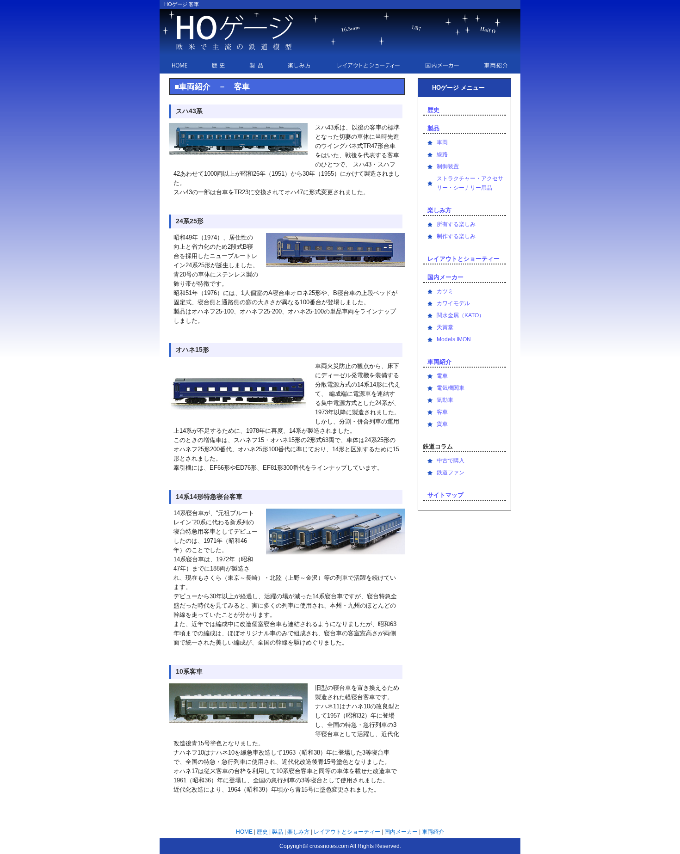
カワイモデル (453, 303)
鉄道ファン (450, 472)
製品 (433, 128)
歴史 (433, 109)
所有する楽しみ (456, 224)
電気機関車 (450, 388)
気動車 (445, 400)
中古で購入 (450, 460)
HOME (244, 832)
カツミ (445, 291)
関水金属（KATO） (460, 315)
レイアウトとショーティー (463, 258)
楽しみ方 (439, 210)
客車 (442, 412)
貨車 (442, 424)
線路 (442, 154)
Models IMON (454, 339)
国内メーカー (445, 277)
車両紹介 (439, 361)
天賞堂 (445, 327)
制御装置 (448, 166)
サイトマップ (445, 495)
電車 (442, 376)
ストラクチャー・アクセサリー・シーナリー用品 (470, 183)
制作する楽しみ (456, 236)
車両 (442, 142)
